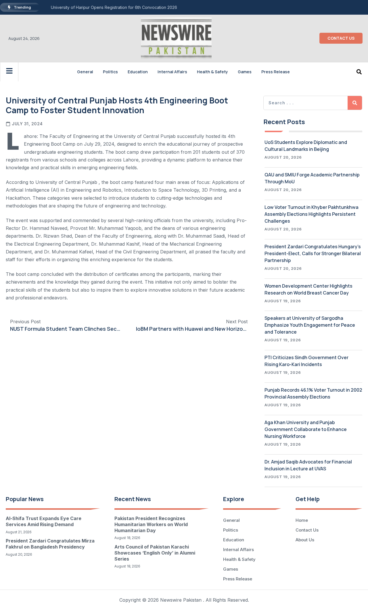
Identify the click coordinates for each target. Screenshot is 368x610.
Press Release (275, 71)
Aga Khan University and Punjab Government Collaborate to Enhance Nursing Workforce (305, 429)
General (85, 71)
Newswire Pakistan (181, 600)
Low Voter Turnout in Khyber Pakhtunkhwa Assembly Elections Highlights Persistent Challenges (311, 214)
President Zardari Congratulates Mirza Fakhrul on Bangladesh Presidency (50, 544)
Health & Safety (212, 71)
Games (245, 71)
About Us (305, 539)
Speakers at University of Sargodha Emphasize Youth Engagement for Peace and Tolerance (309, 325)
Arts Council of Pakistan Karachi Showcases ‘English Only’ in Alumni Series (154, 553)
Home (302, 520)
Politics (110, 71)
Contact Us (307, 530)
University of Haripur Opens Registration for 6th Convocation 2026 (114, 7)
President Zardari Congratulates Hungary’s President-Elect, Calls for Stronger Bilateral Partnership (312, 253)
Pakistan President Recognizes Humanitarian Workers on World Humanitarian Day (151, 524)
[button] (359, 71)
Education (138, 71)
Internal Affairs (172, 71)
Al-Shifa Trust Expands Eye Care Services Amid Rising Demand (43, 521)
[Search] (355, 103)
